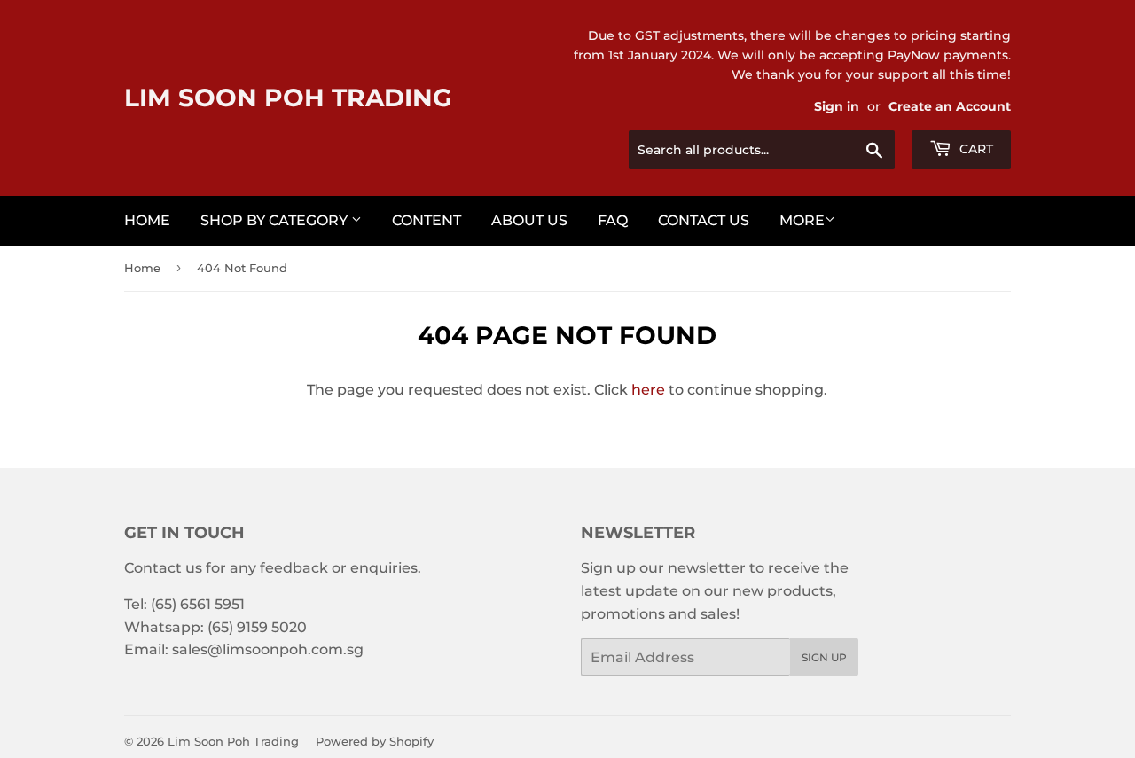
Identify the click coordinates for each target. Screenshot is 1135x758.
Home (147, 220)
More (802, 220)
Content (426, 220)
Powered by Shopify (375, 741)
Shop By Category (275, 220)
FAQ (613, 220)
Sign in (836, 106)
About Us (529, 220)
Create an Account (949, 106)
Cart (974, 149)
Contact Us (703, 220)
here (648, 389)
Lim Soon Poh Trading (288, 97)
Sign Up (824, 657)
